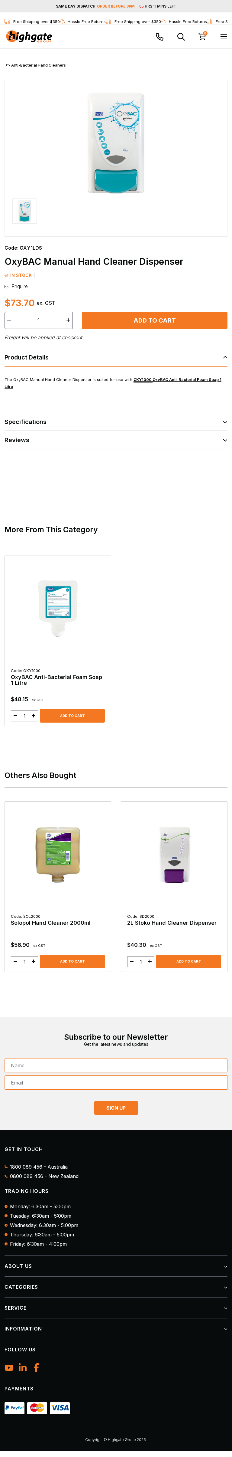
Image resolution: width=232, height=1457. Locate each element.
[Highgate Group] (29, 36)
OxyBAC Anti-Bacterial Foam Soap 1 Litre (56, 677)
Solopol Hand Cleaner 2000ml (51, 920)
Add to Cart (155, 320)
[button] (24, 214)
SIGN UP (116, 1108)
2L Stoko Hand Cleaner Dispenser (172, 920)
